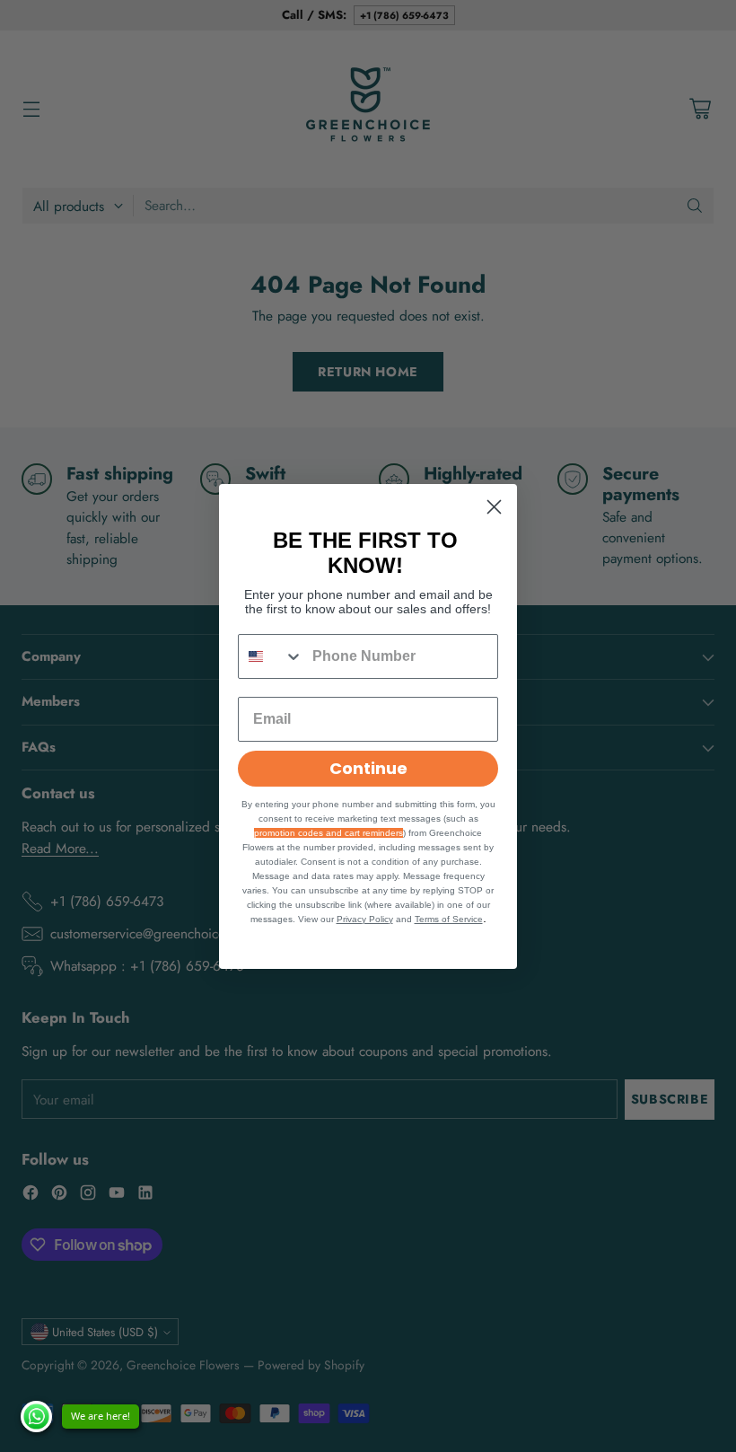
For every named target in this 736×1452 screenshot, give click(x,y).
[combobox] (271, 656)
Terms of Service (449, 919)
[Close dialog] (494, 507)
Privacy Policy (365, 919)
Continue (368, 768)
